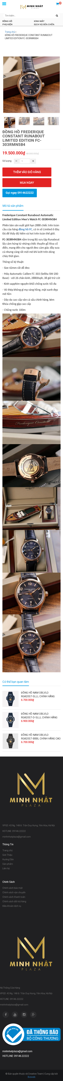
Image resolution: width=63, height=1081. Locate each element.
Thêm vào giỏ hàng (27, 172)
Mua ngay (27, 182)
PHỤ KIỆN (7, 24)
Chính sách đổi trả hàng (14, 901)
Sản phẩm (7, 864)
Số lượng (6, 161)
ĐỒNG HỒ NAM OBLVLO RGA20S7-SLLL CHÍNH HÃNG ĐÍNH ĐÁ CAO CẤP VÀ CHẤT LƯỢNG (38, 694)
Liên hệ (6, 868)
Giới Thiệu (7, 855)
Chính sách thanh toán (13, 897)
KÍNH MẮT (39, 21)
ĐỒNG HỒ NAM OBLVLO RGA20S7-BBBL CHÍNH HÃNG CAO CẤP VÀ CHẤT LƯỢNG (41, 736)
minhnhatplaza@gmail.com (14, 1004)
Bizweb (31, 1077)
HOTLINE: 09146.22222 (11, 999)
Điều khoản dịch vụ (11, 906)
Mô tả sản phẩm (13, 205)
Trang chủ (10, 32)
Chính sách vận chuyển (14, 892)
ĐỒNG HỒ (7, 21)
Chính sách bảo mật (12, 888)
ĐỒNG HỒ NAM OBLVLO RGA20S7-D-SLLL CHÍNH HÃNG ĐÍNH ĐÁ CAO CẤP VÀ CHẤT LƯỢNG (39, 715)
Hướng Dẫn (8, 859)
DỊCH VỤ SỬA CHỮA (44, 24)
